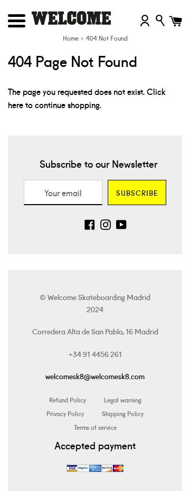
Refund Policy (67, 399)
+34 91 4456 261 (95, 354)
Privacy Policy (65, 413)
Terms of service (95, 426)
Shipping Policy (123, 413)
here (15, 104)
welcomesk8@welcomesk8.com (95, 376)
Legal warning (122, 399)
